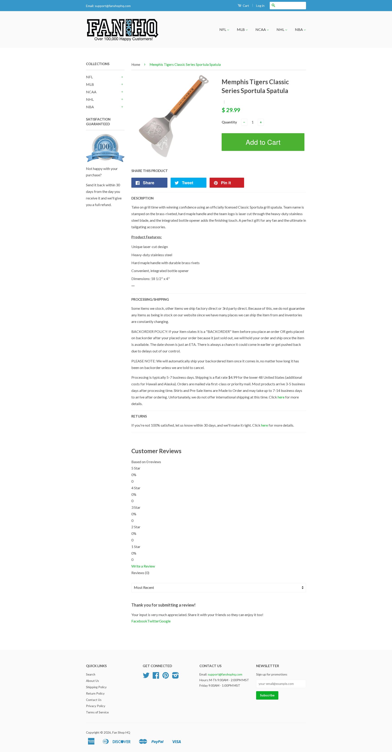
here (281, 397)
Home (135, 64)
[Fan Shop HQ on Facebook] (155, 677)
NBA (299, 29)
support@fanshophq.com (113, 6)
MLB (241, 29)
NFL (223, 29)
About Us (92, 681)
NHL (281, 29)
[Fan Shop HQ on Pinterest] (165, 677)
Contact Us (93, 700)
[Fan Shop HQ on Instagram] (175, 677)
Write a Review (143, 566)
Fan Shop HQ (121, 732)
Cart (245, 5)
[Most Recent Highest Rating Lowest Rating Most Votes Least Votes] (218, 587)
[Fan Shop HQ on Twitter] (146, 677)
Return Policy (95, 693)
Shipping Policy (96, 687)
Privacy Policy (95, 706)
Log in (260, 5)
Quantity (229, 122)
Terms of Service (97, 712)
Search (90, 674)
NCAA (261, 29)
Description (142, 198)
